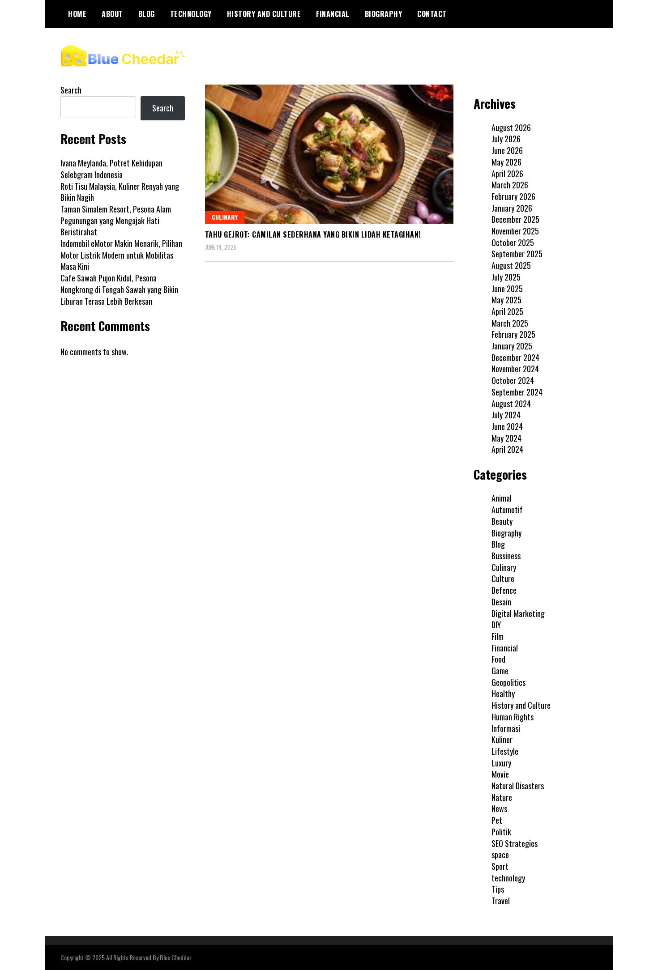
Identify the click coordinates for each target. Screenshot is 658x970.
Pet (496, 820)
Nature (501, 797)
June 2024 (507, 426)
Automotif (507, 509)
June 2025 (507, 288)
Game (499, 670)
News (499, 808)
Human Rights (512, 717)
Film (497, 636)
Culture (502, 578)
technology (191, 14)
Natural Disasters (517, 785)
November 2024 (515, 368)
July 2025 (506, 277)
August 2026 (511, 127)
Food (498, 659)
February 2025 (513, 334)
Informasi (505, 728)
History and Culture (264, 14)
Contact (432, 14)
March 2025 (509, 323)
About (112, 14)
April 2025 (507, 311)
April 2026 (507, 173)
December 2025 (515, 219)
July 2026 (506, 139)
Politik (501, 832)
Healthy (503, 693)
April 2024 (507, 449)
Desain (501, 602)
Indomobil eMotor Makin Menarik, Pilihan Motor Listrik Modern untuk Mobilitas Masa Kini (121, 255)
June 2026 (507, 150)
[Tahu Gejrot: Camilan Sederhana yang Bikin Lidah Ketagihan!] (329, 154)
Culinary (225, 216)
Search (70, 90)
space (500, 854)
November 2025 (515, 231)
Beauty (502, 521)
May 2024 (506, 438)
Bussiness (506, 556)
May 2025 (506, 300)
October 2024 (512, 380)
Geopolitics (508, 682)
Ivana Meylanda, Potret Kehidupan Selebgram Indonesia (111, 168)
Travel (500, 900)
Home (77, 14)
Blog (146, 14)
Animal (501, 498)
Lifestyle (504, 751)
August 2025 (511, 265)
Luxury (501, 763)
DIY (496, 624)
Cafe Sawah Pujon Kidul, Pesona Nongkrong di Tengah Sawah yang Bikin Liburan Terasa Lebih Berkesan (119, 289)
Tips (497, 889)
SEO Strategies (514, 843)
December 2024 (515, 357)
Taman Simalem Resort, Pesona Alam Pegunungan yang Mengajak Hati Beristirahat (115, 220)
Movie (500, 774)
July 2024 (506, 415)
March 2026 (509, 185)
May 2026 (506, 162)
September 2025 (517, 254)
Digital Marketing (518, 613)
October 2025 (512, 242)
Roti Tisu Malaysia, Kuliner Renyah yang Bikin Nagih (119, 192)
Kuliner (502, 739)
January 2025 (511, 346)
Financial (333, 14)
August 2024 (511, 403)
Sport (499, 866)
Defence (504, 590)
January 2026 (511, 208)
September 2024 (517, 392)
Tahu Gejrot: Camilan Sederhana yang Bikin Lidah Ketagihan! (313, 234)
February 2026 (513, 196)
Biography (383, 14)
